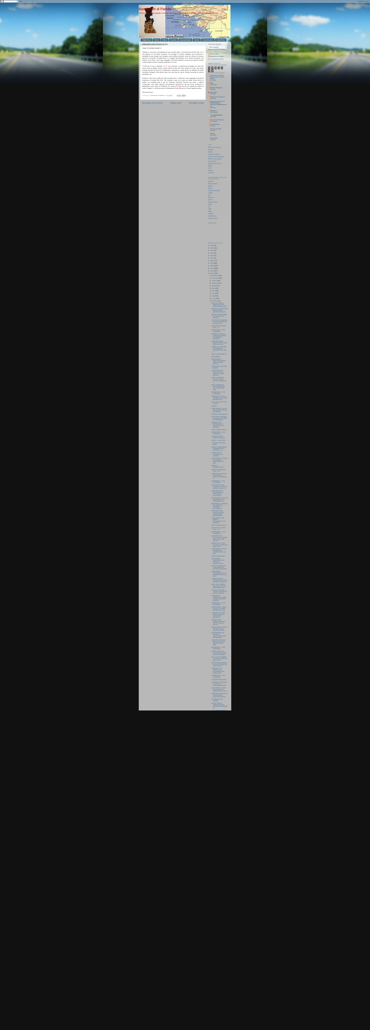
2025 (212, 248)
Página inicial (147, 40)
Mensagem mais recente (152, 103)
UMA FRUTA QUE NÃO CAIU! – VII (218, 528)
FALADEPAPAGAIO (216, 115)
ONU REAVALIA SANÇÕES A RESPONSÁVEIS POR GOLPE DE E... (219, 793)
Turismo (196, 40)
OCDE (210, 204)
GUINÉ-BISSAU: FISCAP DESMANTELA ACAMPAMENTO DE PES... (219, 551)
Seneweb (211, 172)
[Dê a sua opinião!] (179, 96)
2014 (212, 1005)
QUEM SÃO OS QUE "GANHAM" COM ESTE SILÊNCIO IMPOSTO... (219, 486)
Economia (173, 40)
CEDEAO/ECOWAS (214, 190)
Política (164, 40)
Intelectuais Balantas (217, 120)
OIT (209, 206)
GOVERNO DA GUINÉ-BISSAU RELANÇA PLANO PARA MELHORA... (218, 615)
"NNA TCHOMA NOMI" (218, 556)
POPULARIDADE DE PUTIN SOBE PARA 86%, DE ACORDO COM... (218, 387)
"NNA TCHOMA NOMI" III (219, 429)
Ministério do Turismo (214, 163)
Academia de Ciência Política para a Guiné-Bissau (217, 77)
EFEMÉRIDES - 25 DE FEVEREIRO (218, 481)
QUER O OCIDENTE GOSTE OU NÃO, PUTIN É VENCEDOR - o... (219, 380)
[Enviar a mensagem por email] (178, 96)
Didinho (210, 152)
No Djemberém (215, 124)
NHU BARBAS (215, 356)
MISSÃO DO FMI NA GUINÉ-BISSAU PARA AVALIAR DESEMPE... (218, 653)
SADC (210, 211)
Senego (210, 170)
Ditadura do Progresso (217, 97)
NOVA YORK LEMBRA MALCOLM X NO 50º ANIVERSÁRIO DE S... (219, 586)
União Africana (212, 216)
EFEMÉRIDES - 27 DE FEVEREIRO (218, 392)
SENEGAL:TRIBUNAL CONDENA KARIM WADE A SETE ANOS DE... (218, 843)
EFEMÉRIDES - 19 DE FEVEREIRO (218, 797)
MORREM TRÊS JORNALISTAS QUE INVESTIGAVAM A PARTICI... (218, 622)
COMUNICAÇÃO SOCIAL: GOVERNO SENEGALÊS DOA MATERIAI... (219, 932)
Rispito (212, 133)
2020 (212, 260)
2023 (212, 253)
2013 (212, 1007)
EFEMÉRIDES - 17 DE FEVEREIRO (218, 898)
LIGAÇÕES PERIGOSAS (218, 679)
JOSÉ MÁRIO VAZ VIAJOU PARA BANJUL (219, 830)
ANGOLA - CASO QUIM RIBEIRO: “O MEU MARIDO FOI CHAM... (218, 781)
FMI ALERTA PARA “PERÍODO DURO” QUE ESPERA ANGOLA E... (219, 865)
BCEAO (210, 186)
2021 (212, 258)
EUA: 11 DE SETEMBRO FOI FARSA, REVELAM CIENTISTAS (219, 658)
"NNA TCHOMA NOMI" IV (219, 354)
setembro (215, 283)
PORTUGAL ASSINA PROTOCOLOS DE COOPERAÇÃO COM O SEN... (219, 748)
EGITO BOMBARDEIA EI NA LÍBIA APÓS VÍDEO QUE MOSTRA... (219, 961)
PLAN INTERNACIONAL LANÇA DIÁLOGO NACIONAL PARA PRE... (219, 567)
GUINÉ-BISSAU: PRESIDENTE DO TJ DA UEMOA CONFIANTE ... (219, 729)
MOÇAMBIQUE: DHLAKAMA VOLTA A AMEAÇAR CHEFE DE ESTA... (219, 574)
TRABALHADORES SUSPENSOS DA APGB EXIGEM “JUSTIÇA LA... (219, 580)
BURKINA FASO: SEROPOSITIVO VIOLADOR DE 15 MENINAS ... (217, 425)
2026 (212, 245)
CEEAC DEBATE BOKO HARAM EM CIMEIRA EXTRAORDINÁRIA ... (218, 956)
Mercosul (211, 197)
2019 (212, 263)
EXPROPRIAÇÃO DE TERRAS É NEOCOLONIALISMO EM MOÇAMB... (218, 635)
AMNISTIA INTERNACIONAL (217, 466)
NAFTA (210, 200)
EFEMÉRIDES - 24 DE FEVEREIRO (218, 532)
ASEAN (210, 181)
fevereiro (215, 301)
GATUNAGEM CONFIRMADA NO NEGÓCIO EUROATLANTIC (217, 561)
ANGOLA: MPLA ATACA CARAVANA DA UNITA (218, 822)
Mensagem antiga (196, 103)
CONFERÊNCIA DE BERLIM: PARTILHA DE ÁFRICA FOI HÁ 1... (219, 343)
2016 (212, 271)
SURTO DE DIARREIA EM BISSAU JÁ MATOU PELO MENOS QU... (219, 768)
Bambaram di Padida (155, 9)
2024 (212, 250)
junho (214, 291)
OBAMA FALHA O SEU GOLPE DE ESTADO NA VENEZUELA (219, 544)
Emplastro (213, 110)
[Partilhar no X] (181, 96)
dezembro (215, 275)
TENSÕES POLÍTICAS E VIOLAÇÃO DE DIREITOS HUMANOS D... (218, 476)
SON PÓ (214, 406)
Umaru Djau (214, 138)
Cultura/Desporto (207, 40)
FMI (209, 195)
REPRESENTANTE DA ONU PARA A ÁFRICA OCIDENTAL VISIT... (218, 787)
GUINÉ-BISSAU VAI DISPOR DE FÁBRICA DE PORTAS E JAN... (218, 806)
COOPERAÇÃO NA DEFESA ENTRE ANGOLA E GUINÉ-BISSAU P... (218, 373)
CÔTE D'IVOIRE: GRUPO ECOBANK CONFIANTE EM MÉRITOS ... (219, 950)
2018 (212, 265)
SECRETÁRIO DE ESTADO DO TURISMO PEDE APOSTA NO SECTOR (219, 538)
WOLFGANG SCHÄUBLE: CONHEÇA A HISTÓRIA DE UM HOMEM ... (219, 418)
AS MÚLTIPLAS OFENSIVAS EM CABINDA (217, 454)
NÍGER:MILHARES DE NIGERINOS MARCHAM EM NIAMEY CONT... (219, 876)
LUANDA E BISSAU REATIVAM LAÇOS (217, 437)
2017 (212, 268)
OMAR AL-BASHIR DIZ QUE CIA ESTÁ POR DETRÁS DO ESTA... (218, 850)
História (156, 40)
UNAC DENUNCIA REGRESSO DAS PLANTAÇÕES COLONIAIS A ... (217, 493)
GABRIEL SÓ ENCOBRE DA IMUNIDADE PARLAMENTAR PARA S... (218, 349)
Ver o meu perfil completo (216, 59)
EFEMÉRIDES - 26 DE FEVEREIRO (218, 432)
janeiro (214, 1002)
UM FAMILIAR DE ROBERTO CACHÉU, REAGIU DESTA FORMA (219, 871)
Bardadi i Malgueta (216, 87)
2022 (212, 255)
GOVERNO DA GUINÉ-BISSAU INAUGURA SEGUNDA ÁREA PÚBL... (218, 642)
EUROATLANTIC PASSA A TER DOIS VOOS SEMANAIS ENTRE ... (219, 628)
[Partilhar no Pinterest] (185, 96)
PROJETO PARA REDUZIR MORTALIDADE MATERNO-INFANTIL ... (219, 310)
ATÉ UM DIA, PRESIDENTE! (216, 926)
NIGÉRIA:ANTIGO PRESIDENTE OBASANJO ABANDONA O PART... (219, 836)
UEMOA (210, 213)
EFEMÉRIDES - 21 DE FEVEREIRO (218, 676)
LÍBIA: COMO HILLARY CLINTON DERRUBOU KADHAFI (219, 984)
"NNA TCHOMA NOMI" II (218, 525)
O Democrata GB (215, 129)
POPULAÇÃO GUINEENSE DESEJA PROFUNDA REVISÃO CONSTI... (219, 903)
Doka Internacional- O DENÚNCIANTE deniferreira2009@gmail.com (218, 104)
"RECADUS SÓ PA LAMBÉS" (217, 699)
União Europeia (213, 218)
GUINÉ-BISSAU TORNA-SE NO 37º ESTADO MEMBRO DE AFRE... (219, 608)
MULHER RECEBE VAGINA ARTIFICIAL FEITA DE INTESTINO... (219, 742)
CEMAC (210, 193)
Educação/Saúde (185, 40)
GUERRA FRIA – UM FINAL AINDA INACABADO (217, 939)
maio (213, 293)
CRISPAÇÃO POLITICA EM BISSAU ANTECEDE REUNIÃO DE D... (219, 398)
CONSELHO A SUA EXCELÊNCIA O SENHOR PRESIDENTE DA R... (219, 978)
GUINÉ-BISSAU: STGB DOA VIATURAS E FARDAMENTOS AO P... (219, 689)
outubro (214, 280)
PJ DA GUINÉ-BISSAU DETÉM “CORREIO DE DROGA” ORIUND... (219, 591)
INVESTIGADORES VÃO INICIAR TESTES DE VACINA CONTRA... (218, 723)
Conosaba (213, 92)
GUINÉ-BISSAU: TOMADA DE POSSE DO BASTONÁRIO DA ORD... (219, 461)
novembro (215, 278)
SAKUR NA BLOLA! (217, 753)
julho (213, 288)
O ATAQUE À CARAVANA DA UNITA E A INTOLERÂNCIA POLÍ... (219, 683)
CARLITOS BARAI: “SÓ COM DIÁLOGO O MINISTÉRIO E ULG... (218, 717)
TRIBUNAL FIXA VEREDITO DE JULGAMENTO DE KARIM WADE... (217, 671)
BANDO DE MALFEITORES (216, 811)
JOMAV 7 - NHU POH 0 (218, 440)
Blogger (190, 1015)
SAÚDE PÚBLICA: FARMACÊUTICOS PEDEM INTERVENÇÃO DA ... (219, 706)
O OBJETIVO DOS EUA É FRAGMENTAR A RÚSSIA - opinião (219, 997)
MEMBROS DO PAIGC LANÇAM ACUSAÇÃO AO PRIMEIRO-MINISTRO (218, 336)
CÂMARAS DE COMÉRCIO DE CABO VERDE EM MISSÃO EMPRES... (219, 598)
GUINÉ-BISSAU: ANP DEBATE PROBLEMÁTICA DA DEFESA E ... (218, 520)
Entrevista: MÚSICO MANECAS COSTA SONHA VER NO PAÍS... (219, 304)
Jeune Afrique (212, 161)
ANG (211, 83)
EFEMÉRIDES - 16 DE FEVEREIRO (218, 966)
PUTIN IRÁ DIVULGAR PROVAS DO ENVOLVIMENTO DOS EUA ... (219, 990)
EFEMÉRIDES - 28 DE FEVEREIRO (218, 330)
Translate (222, 49)
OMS (209, 209)
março (214, 298)
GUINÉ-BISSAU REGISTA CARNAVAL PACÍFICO (219, 818)
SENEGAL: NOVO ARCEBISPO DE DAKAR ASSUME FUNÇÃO (219, 763)
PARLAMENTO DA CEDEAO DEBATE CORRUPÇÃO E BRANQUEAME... (217, 513)
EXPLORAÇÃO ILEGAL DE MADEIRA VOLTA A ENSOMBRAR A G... (219, 499)
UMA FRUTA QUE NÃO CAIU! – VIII (218, 470)
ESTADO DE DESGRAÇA (219, 815)
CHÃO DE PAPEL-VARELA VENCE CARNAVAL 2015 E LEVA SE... (219, 889)
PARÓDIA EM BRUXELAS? (219, 414)
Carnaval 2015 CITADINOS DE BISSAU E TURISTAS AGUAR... (219, 944)
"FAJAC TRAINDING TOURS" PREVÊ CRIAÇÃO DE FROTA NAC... (218, 735)
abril (213, 296)
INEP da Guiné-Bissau (215, 159)
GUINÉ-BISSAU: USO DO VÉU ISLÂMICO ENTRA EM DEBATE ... (219, 410)
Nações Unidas (212, 202)
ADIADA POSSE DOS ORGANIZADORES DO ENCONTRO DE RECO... (219, 910)
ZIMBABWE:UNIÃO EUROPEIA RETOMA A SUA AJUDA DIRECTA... (219, 916)
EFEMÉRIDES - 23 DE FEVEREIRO (218, 603)
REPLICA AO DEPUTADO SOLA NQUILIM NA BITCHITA (219, 316)
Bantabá (210, 149)
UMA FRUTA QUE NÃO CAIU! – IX (218, 326)
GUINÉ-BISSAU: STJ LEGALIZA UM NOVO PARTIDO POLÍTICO (218, 922)
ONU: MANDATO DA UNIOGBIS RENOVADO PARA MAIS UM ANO (219, 859)
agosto (214, 285)
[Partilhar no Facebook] (183, 96)
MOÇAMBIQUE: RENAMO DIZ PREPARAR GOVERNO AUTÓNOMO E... (219, 506)
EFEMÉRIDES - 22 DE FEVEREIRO (218, 648)
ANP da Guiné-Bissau (214, 147)
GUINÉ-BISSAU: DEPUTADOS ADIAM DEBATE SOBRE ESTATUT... (218, 361)
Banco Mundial (212, 183)
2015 (212, 273)
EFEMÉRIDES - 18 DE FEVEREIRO (218, 854)
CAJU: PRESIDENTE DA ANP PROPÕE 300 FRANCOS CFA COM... (219, 712)
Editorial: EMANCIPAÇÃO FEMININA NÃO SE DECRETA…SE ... (219, 448)
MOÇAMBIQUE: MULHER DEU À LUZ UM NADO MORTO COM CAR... (219, 971)
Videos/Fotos (221, 40)
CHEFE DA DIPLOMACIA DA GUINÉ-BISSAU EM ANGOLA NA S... (219, 664)
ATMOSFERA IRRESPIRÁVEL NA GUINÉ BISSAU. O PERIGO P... (218, 883)
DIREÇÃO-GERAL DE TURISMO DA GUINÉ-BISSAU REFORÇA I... (218, 757)
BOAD (210, 188)
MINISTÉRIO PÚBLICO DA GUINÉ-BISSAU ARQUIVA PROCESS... (219, 695)
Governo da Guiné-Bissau (216, 156)
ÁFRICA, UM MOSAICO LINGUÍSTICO (218, 801)
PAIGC (210, 166)
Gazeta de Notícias (214, 154)
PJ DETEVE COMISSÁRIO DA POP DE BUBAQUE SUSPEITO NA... (219, 321)
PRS (209, 168)
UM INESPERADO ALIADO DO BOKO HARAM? (219, 894)
